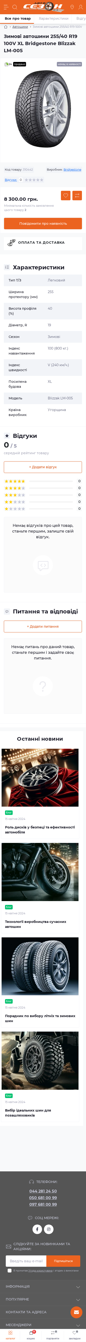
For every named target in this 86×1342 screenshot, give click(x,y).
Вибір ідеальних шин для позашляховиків (28, 1113)
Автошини (20, 26)
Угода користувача (40, 1270)
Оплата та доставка (41, 242)
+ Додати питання (43, 626)
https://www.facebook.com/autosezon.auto (37, 1229)
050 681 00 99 (43, 1198)
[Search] (14, 7)
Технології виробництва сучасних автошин (35, 924)
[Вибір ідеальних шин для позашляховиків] (40, 1061)
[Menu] (6, 7)
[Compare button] (77, 195)
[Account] (80, 7)
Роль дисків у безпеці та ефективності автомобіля (40, 829)
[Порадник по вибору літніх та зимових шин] (40, 966)
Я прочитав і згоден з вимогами (46, 1270)
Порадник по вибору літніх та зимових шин (40, 1018)
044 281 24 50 (43, 1191)
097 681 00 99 (43, 1204)
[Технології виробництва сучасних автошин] (40, 872)
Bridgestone (72, 169)
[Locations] (72, 7)
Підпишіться (63, 1261)
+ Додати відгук (43, 467)
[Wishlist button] (65, 195)
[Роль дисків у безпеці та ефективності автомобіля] (40, 778)
